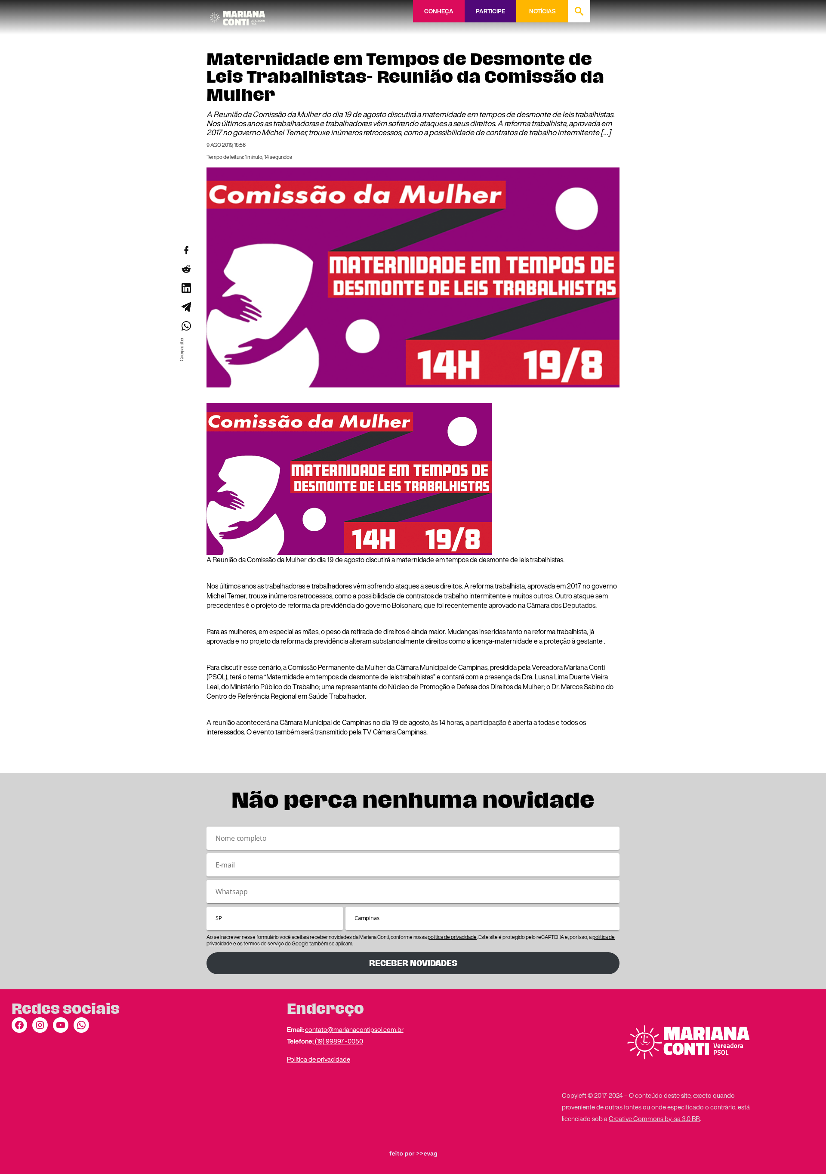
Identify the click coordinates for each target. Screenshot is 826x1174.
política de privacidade (452, 937)
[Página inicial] (239, 15)
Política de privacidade (318, 1059)
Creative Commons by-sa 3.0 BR (654, 1118)
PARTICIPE (490, 11)
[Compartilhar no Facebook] (186, 250)
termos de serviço (263, 943)
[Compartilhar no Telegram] (186, 307)
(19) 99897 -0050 (338, 1041)
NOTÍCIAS (542, 11)
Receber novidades (413, 963)
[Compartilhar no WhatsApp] (186, 326)
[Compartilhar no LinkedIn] (186, 288)
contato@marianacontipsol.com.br (354, 1029)
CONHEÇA (438, 11)
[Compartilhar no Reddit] (186, 269)
